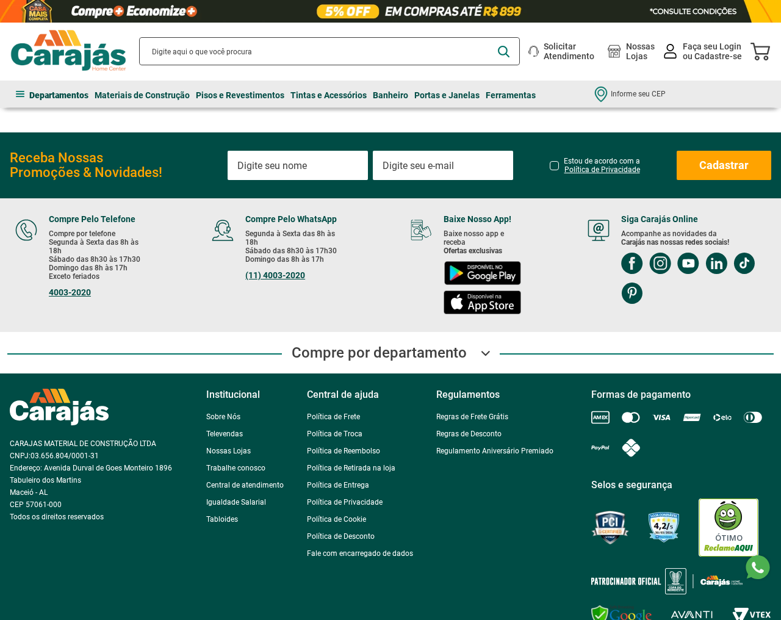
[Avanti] (692, 615)
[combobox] (329, 51)
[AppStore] (482, 303)
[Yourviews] (664, 527)
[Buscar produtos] (503, 51)
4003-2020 (70, 292)
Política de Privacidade (602, 169)
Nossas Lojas (640, 51)
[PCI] (610, 527)
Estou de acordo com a (602, 165)
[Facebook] (632, 264)
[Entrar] (704, 51)
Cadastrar (724, 165)
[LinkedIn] (716, 264)
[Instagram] (660, 264)
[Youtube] (688, 264)
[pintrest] (631, 294)
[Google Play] (482, 274)
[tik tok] (744, 264)
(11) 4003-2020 (275, 275)
